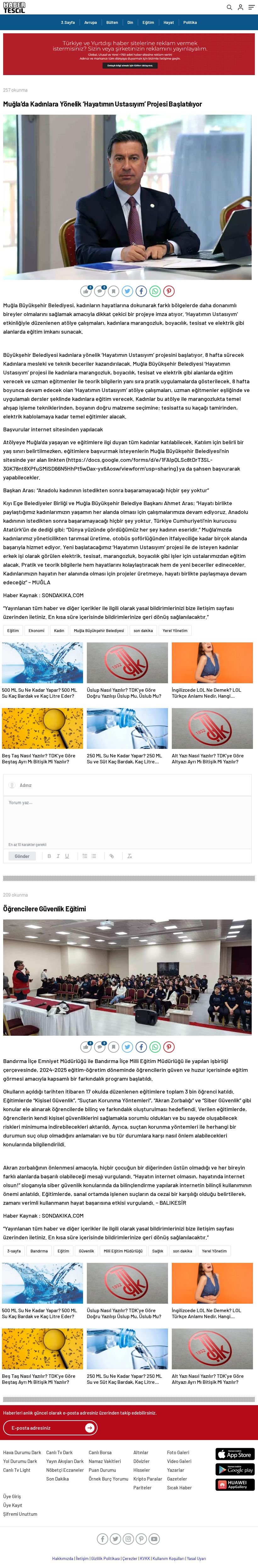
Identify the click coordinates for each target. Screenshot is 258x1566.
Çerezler (129, 1558)
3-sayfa (14, 1250)
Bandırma (39, 1250)
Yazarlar (175, 1470)
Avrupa (90, 22)
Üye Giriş (12, 1496)
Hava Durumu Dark (22, 1452)
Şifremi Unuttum (20, 1514)
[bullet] (93, 856)
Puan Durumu (102, 1470)
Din (130, 22)
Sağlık (157, 1250)
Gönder (22, 856)
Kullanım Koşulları (168, 1558)
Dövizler (141, 1461)
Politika (190, 22)
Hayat (169, 22)
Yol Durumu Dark (20, 1461)
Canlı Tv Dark (59, 1452)
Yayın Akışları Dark (65, 1461)
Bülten (112, 22)
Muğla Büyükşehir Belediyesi (99, 630)
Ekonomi (36, 630)
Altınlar (141, 1452)
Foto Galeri (178, 1452)
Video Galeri (179, 1461)
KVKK (145, 1558)
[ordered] (85, 856)
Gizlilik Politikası (105, 1558)
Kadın (59, 630)
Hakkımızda (62, 1558)
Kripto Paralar (147, 1478)
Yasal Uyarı (196, 1558)
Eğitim (148, 22)
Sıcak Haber (179, 1487)
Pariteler (142, 1487)
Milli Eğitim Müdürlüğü (123, 1250)
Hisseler (141, 1470)
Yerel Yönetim (175, 630)
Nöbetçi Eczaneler (65, 1470)
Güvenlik (86, 1250)
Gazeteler (177, 1478)
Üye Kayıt (12, 1505)
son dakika (143, 630)
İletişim (82, 1558)
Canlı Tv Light (17, 1470)
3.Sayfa (68, 22)
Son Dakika (57, 1478)
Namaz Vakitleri (105, 1461)
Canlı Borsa (100, 1452)
